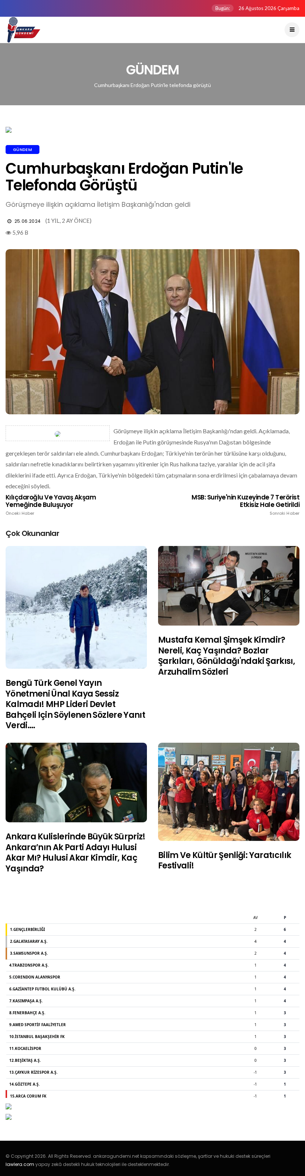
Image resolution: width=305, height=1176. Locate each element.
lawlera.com (20, 1164)
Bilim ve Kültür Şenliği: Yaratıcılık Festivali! (224, 860)
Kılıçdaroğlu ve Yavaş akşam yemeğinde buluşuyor (51, 505)
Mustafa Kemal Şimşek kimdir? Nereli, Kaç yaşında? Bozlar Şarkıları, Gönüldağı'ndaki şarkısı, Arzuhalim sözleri (226, 656)
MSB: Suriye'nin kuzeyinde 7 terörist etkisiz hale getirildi (245, 505)
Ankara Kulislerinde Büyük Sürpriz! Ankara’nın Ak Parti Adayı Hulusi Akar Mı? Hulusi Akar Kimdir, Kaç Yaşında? (75, 852)
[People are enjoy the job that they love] (76, 607)
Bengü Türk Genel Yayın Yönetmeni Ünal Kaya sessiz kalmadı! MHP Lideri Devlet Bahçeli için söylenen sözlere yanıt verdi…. (75, 704)
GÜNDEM (22, 149)
